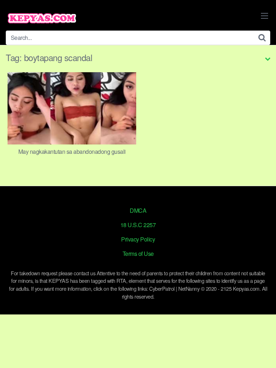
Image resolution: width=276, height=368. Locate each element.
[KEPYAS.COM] (42, 18)
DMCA (138, 210)
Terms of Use (138, 253)
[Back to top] (263, 352)
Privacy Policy (138, 239)
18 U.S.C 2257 (138, 225)
